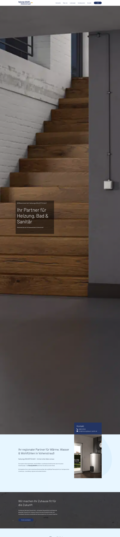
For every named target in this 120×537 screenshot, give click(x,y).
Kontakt (89, 3)
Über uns (65, 3)
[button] (98, 3)
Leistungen (72, 3)
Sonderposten (81, 3)
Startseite (58, 3)
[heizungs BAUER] (25, 2)
